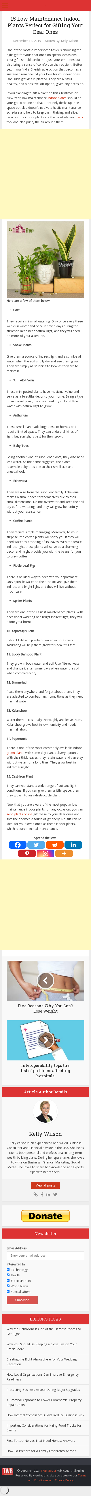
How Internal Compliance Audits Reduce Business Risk (45, 1415)
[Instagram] (45, 853)
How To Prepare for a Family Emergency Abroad (41, 1451)
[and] (36, 1194)
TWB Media (48, 1470)
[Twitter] (36, 845)
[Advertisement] (45, 174)
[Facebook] (18, 845)
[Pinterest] (27, 853)
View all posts (45, 1185)
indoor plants (57, 98)
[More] (64, 853)
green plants (15, 753)
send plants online (19, 814)
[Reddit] (55, 845)
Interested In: (16, 1264)
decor (80, 117)
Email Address (17, 1248)
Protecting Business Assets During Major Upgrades (43, 1389)
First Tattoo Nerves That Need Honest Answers (41, 1440)
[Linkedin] (73, 845)
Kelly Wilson (69, 41)
